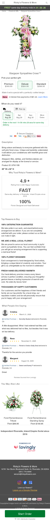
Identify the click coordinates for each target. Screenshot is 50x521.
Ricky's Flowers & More (25, 3)
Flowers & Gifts (13, 11)
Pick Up (22, 109)
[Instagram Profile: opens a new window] (19, 482)
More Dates (42, 116)
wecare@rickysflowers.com (25, 474)
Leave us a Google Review (25, 490)
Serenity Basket (25, 319)
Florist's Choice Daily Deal (28, 345)
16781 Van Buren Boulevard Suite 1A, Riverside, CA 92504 (25, 469)
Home (4, 11)
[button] (44, 515)
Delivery (7, 110)
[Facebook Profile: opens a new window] (25, 482)
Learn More (43, 97)
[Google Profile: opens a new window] (30, 482)
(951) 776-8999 (25, 471)
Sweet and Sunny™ (26, 365)
